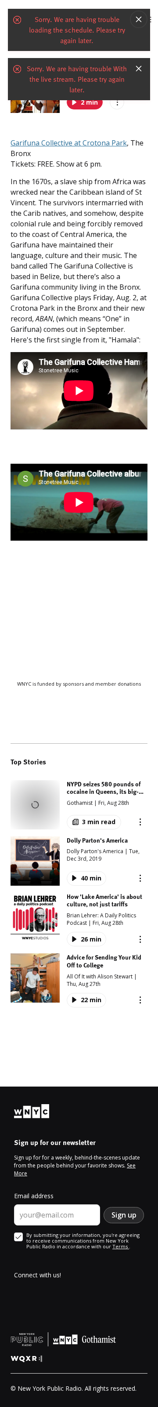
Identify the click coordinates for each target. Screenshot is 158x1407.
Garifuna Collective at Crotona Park (69, 143)
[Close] (139, 19)
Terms (120, 1246)
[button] (79, 804)
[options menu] (140, 822)
